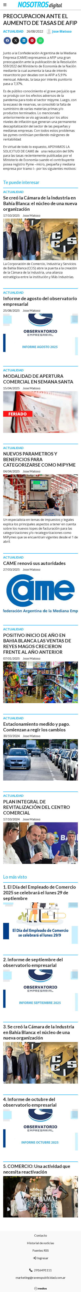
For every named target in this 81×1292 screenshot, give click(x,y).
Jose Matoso (62, 31)
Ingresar (42, 1258)
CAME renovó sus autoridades (34, 563)
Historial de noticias (40, 1243)
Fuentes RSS (40, 1250)
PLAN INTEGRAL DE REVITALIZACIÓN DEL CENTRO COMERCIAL (36, 807)
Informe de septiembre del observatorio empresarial (33, 962)
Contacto (40, 1235)
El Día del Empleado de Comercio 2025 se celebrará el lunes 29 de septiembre (39, 892)
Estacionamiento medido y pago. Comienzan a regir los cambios (36, 726)
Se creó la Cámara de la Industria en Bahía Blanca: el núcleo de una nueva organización (40, 203)
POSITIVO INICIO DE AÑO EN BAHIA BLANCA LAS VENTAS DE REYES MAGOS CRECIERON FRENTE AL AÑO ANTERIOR (37, 643)
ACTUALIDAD (13, 31)
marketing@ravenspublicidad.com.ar (40, 1277)
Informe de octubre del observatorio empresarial (30, 1102)
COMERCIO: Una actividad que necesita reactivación (36, 1169)
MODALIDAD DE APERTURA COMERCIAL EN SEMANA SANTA (38, 378)
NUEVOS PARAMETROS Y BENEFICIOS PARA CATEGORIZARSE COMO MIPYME (39, 459)
